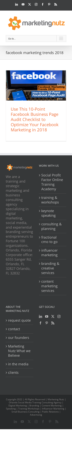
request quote (19, 320)
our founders (18, 337)
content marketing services (49, 286)
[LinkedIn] (40, 316)
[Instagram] (58, 316)
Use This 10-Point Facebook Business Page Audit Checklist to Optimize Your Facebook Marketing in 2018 (35, 119)
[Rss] (52, 322)
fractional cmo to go (49, 239)
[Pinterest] (46, 322)
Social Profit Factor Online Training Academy (52, 182)
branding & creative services (50, 268)
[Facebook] (40, 322)
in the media (18, 364)
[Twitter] (52, 316)
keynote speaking (48, 213)
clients (13, 372)
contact (14, 329)
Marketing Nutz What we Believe (19, 351)
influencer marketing (49, 252)
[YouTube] (46, 316)
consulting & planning (51, 226)
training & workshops (50, 199)
